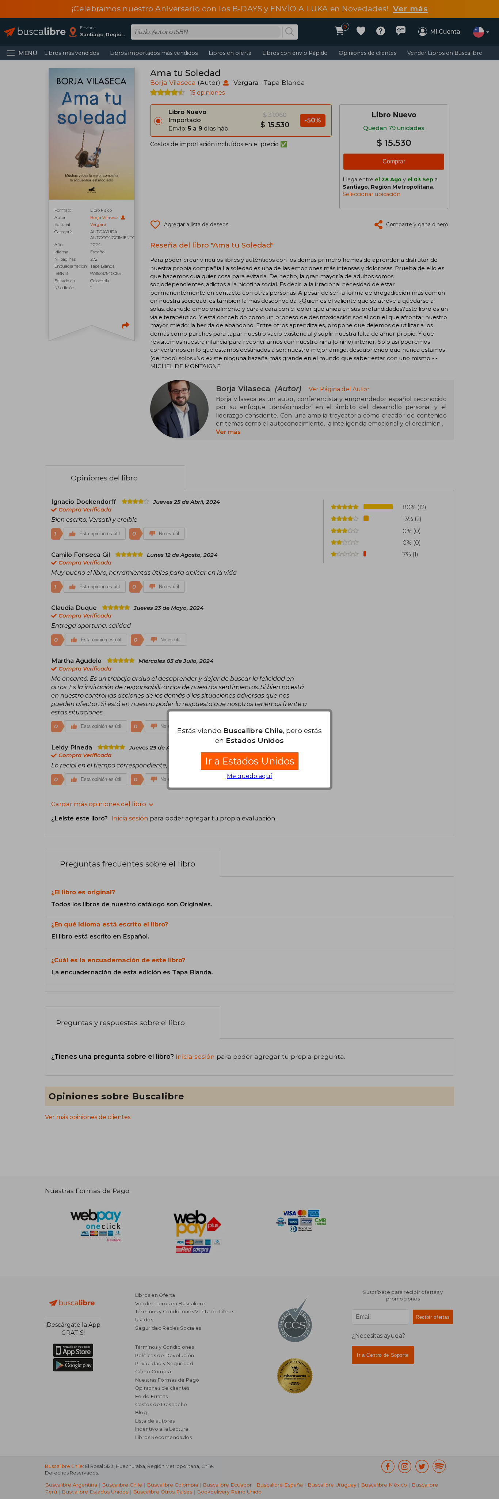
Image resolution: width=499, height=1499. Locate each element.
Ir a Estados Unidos (249, 761)
